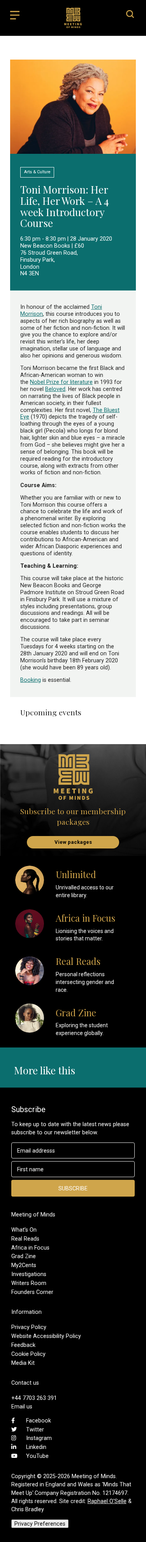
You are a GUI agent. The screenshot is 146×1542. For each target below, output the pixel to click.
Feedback (23, 1345)
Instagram (39, 1438)
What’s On (24, 1230)
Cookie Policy (28, 1354)
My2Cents (23, 1265)
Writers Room (28, 1283)
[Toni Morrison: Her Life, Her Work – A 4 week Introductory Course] (73, 150)
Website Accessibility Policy (46, 1336)
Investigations (28, 1274)
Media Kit (23, 1363)
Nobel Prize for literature (61, 382)
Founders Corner (32, 1292)
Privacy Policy (28, 1327)
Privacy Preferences (39, 1524)
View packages (73, 842)
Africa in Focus (30, 1248)
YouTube (37, 1456)
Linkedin (36, 1447)
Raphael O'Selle (107, 1501)
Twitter (35, 1429)
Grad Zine (23, 1256)
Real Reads (25, 1239)
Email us (21, 1406)
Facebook (38, 1420)
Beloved (55, 389)
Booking (30, 680)
